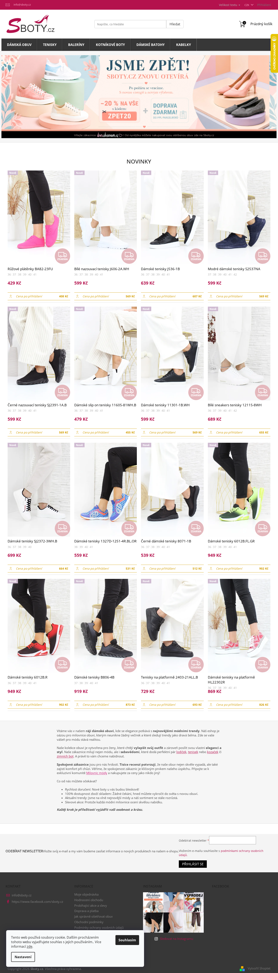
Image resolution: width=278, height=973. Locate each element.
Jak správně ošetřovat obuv (93, 916)
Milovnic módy (96, 773)
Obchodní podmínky (89, 922)
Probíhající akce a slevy (90, 905)
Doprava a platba (86, 911)
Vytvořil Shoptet (259, 968)
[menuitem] (19, 45)
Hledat (175, 24)
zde (29, 946)
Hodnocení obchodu (88, 900)
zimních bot (65, 756)
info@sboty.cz (21, 895)
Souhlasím (127, 940)
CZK (247, 5)
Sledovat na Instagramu (176, 939)
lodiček (181, 752)
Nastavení (23, 957)
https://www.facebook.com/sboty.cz (37, 901)
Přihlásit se (193, 864)
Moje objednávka (86, 894)
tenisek (193, 752)
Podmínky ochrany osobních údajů (99, 927)
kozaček (212, 752)
